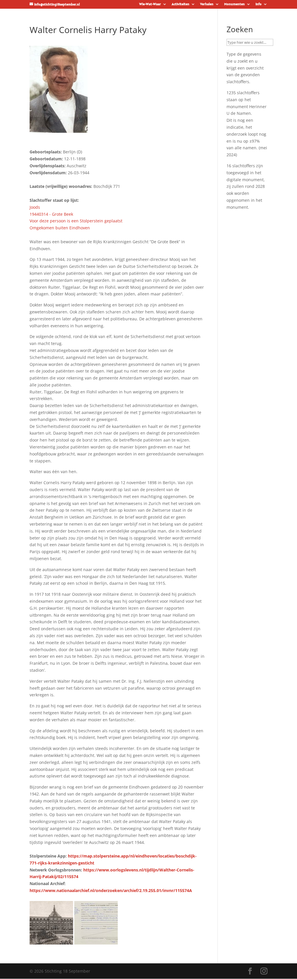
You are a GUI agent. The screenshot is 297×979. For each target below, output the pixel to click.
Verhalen (206, 4)
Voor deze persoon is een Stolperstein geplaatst (76, 221)
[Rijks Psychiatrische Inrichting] (51, 941)
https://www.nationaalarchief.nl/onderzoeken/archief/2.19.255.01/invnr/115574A (111, 890)
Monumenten (234, 4)
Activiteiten (180, 4)
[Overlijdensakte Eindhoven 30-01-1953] (96, 941)
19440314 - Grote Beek (51, 214)
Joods (35, 207)
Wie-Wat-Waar (150, 4)
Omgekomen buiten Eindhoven (60, 227)
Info (259, 4)
